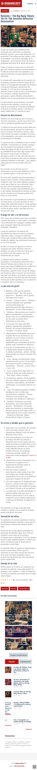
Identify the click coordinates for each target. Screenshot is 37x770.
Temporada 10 (24, 589)
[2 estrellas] (3, 580)
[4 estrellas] (7, 580)
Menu (29, 4)
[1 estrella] (2, 580)
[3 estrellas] (5, 580)
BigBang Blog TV (20, 763)
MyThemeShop (19, 766)
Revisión (13, 589)
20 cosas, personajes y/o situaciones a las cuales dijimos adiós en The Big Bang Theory (22, 682)
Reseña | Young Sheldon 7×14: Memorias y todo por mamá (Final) (22, 704)
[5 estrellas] (9, 580)
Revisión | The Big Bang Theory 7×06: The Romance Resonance (17, 631)
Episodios (5, 589)
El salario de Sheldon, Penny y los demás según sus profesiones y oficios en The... (23, 670)
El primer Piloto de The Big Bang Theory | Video (22, 692)
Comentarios (25, 662)
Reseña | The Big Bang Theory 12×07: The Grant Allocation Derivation (18, 616)
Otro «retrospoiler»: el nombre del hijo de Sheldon (22, 721)
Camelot (16, 11)
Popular (12, 662)
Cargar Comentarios (18, 655)
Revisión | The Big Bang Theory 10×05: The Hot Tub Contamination (18, 643)
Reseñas (5, 11)
